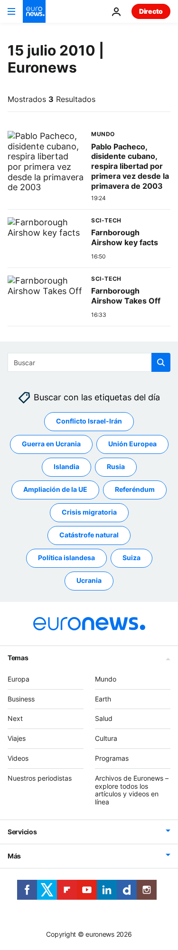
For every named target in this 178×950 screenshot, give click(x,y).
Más (14, 856)
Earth (103, 699)
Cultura (106, 738)
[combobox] (89, 362)
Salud (103, 718)
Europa (18, 679)
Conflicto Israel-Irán (89, 421)
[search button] (160, 362)
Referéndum (135, 489)
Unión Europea (132, 444)
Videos (18, 758)
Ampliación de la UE (55, 489)
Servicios (22, 832)
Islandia (66, 466)
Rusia (116, 466)
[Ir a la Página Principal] (34, 11)
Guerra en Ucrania (51, 444)
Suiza (131, 557)
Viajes (17, 738)
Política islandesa (66, 557)
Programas (112, 758)
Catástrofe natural (89, 535)
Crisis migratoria (89, 512)
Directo (151, 11)
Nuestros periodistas (40, 778)
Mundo (105, 679)
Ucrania (89, 580)
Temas (18, 658)
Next (15, 718)
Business (21, 699)
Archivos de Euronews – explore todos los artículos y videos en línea (132, 790)
